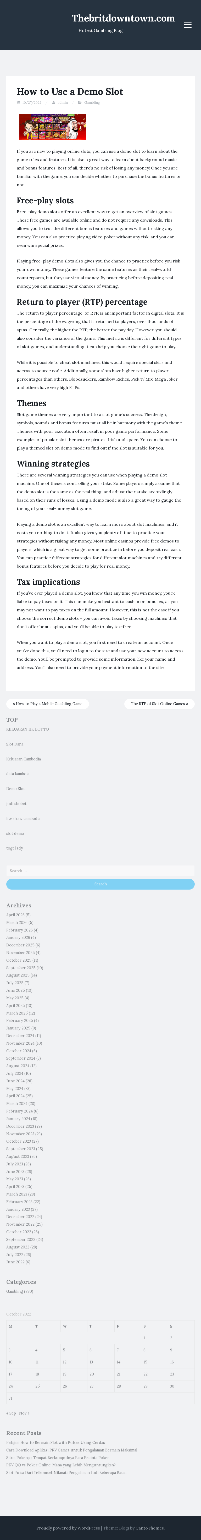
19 (64, 1374)
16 (172, 1362)
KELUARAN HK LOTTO (27, 729)
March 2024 (16, 1103)
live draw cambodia (23, 818)
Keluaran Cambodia (23, 759)
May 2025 (15, 998)
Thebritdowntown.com (123, 18)
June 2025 (15, 990)
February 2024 (19, 1111)
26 (65, 1386)
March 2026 (16, 922)
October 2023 (18, 1141)
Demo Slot (15, 788)
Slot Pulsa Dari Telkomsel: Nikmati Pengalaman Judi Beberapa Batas (66, 1472)
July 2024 (14, 1073)
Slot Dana (14, 744)
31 (10, 1398)
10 (11, 1362)
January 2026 (18, 937)
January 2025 (18, 1028)
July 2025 (15, 982)
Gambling (92, 102)
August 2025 (18, 975)
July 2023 (14, 1164)
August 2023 (17, 1156)
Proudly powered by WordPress (68, 1528)
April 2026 (15, 915)
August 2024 (17, 1066)
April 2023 (15, 1186)
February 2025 (19, 1020)
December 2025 (20, 945)
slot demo (15, 833)
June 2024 (15, 1081)
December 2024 (20, 1035)
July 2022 (14, 1254)
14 (118, 1362)
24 (11, 1386)
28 (119, 1386)
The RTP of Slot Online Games (158, 704)
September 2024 (20, 1058)
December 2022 (20, 1216)
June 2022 (15, 1262)
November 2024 (20, 1043)
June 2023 (15, 1171)
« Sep (11, 1413)
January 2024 (18, 1118)
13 (91, 1362)
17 (10, 1374)
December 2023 (20, 1126)
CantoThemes (150, 1528)
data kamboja (17, 773)
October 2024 (18, 1051)
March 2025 (17, 1013)
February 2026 (19, 930)
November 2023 (20, 1134)
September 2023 (20, 1149)
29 (145, 1386)
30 (172, 1386)
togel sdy (14, 848)
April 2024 (15, 1096)
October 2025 (18, 960)
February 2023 (19, 1201)
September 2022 (20, 1239)
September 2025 (21, 968)
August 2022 (17, 1247)
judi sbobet (16, 803)
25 (37, 1386)
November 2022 (20, 1224)
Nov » (24, 1413)
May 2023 (14, 1179)
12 (64, 1362)
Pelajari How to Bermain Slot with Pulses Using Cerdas (55, 1442)
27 (92, 1386)
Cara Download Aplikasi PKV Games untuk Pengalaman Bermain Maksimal (71, 1450)
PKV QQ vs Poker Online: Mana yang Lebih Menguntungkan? (61, 1465)
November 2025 (20, 952)
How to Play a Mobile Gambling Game (48, 704)
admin (63, 102)
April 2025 (15, 1005)
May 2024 (14, 1088)
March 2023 (16, 1194)
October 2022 (18, 1232)
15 (145, 1362)
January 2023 (18, 1209)
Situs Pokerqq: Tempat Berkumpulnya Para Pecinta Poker (57, 1457)
